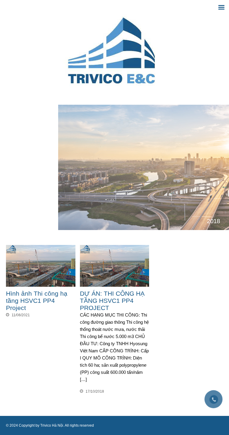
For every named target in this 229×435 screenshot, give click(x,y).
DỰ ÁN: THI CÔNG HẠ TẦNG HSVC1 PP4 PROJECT (112, 300)
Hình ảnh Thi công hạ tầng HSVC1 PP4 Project (36, 300)
